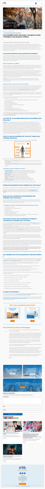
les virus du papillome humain (15, 260)
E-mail (4, 409)
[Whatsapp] (16, 418)
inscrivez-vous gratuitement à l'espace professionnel (25, 293)
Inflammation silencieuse (9, 179)
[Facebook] (4, 418)
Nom (4, 406)
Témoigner (32, 374)
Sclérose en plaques (8, 170)
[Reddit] (7, 418)
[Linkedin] (9, 418)
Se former (22, 387)
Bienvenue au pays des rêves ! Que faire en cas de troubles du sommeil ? (12, 456)
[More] (17, 418)
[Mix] (14, 418)
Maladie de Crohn (8, 173)
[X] (5, 418)
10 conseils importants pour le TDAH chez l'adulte (11, 434)
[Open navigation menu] (42, 3)
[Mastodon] (12, 418)
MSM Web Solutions (27, 486)
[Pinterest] (11, 418)
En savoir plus (13, 373)
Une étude (5, 122)
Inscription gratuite (22, 483)
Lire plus (4, 438)
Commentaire (6, 396)
